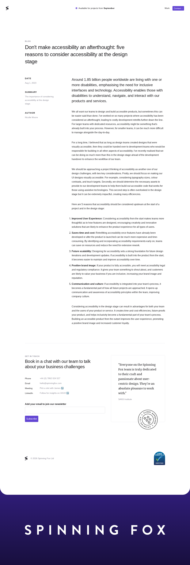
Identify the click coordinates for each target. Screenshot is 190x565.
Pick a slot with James (52, 388)
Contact (178, 8)
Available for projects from (96, 8)
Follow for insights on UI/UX (54, 393)
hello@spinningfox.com (51, 383)
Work (167, 8)
